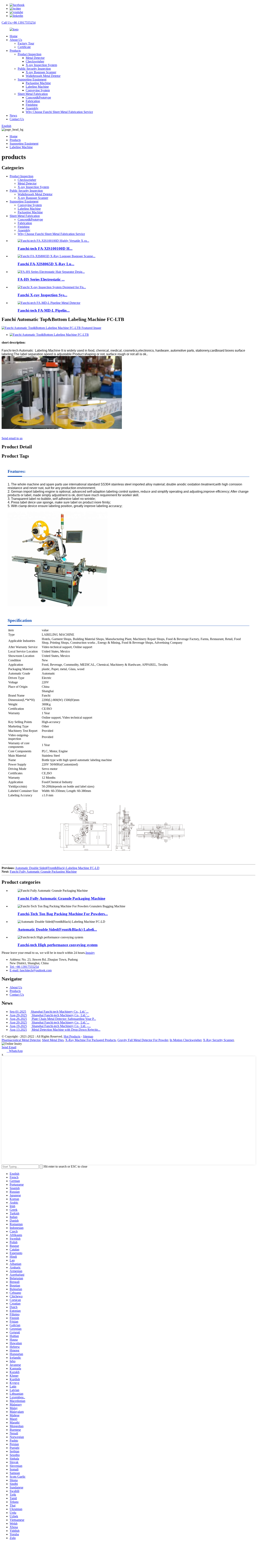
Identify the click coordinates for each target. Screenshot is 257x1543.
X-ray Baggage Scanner (41, 72)
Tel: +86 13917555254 (24, 966)
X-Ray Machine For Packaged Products (90, 1040)
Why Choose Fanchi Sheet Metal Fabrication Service (59, 112)
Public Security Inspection (34, 68)
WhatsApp (15, 1051)
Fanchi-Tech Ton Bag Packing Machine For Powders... (63, 914)
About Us (16, 39)
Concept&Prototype (38, 97)
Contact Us (17, 119)
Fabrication (33, 101)
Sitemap (88, 1036)
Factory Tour (26, 43)
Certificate (24, 47)
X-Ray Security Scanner (218, 1040)
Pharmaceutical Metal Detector (21, 1040)
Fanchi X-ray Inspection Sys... (42, 295)
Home (13, 36)
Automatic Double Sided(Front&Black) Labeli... (57, 929)
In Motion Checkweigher (185, 1040)
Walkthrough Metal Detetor (43, 76)
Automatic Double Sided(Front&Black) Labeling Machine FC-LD (57, 868)
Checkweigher (35, 61)
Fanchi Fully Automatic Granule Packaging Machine (43, 871)
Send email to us (12, 438)
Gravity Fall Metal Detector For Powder (142, 1040)
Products (15, 50)
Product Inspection (29, 54)
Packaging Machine (38, 83)
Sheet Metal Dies (53, 1040)
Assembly (32, 108)
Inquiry (90, 952)
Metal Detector (35, 58)
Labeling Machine (37, 86)
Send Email (9, 1047)
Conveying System (38, 90)
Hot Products (72, 1036)
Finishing (32, 104)
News (13, 115)
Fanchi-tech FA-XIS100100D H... (45, 248)
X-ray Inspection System (41, 65)
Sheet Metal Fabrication (33, 94)
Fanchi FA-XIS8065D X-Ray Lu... (46, 264)
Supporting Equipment (32, 79)
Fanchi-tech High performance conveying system (58, 945)
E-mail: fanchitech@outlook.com (31, 970)
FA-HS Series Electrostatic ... (41, 279)
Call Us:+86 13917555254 (19, 22)
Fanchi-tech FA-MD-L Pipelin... (44, 310)
